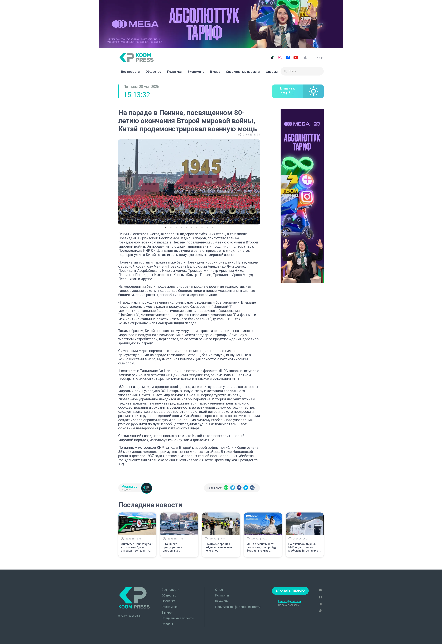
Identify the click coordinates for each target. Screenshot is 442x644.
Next (262, 181)
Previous (115, 181)
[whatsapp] (226, 488)
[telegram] (232, 488)
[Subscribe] (305, 58)
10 (212, 227)
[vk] (252, 488)
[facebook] (239, 488)
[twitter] (245, 488)
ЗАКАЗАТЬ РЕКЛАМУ (290, 590)
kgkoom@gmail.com (289, 601)
